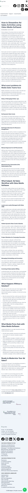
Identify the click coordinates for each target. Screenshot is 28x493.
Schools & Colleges (5, 466)
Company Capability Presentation (8, 434)
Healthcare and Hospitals (7, 451)
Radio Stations (4, 455)
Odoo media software (17, 389)
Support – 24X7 (4, 476)
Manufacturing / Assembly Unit (8, 449)
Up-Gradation (3, 15)
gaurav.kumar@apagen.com (11, 432)
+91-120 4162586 (10, 431)
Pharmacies (4, 460)
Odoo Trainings (4, 479)
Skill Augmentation (5, 482)
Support (11, 13)
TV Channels (4, 454)
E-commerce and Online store (8, 487)
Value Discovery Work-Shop (7, 481)
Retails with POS (5, 463)
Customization (17, 13)
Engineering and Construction (8, 446)
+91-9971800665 (9, 429)
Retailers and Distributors (7, 452)
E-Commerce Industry (6, 461)
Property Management (6, 467)
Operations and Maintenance (8, 445)
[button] (26, 1)
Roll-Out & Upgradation (6, 478)
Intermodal (3, 464)
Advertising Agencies (6, 469)
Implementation (4, 13)
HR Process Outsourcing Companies (9, 470)
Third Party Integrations (6, 484)
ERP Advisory (4, 485)
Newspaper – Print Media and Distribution (10, 448)
